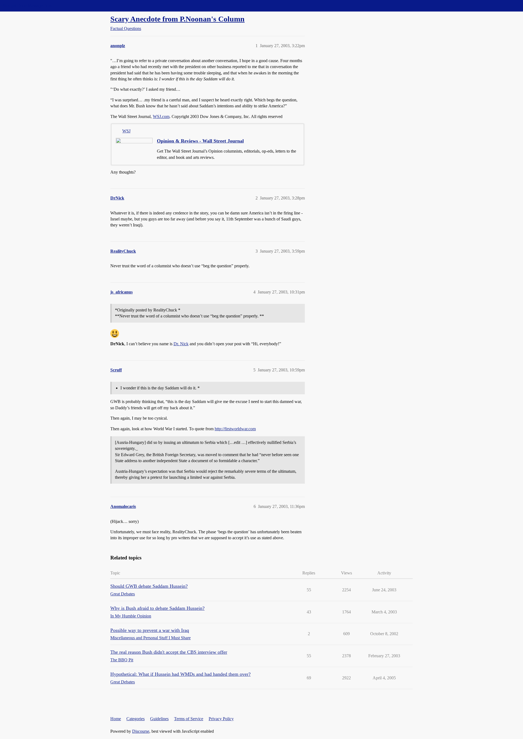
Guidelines (159, 718)
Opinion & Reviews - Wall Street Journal (200, 141)
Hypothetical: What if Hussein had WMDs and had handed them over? (180, 674)
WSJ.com (161, 116)
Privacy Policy (221, 718)
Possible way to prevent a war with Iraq (149, 630)
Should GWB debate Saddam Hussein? (149, 586)
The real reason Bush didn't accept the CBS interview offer (168, 652)
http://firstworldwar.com (235, 428)
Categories (135, 718)
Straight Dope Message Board (28, 5)
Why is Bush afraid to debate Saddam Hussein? (157, 608)
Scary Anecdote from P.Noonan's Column (177, 19)
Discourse (140, 731)
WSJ (126, 131)
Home (115, 718)
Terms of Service (188, 718)
